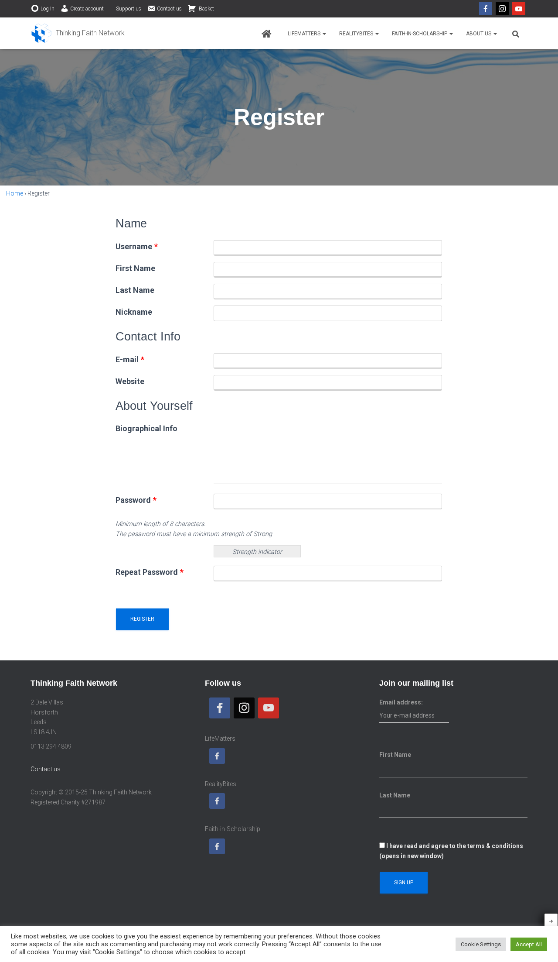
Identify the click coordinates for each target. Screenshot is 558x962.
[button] (324, 34)
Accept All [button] (529, 944)
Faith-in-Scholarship (420, 34)
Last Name (135, 290)
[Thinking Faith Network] (77, 33)
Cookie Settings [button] (481, 944)
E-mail (130, 359)
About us (479, 34)
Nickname (134, 311)
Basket (205, 9)
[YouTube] (518, 8)
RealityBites (356, 34)
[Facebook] (485, 8)
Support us (128, 9)
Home (14, 193)
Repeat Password (150, 572)
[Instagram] (502, 8)
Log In (47, 9)
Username (137, 246)
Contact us (169, 9)
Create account (87, 9)
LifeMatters (305, 34)
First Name (135, 268)
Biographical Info (146, 428)
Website (130, 381)
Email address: (401, 702)
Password (136, 500)
